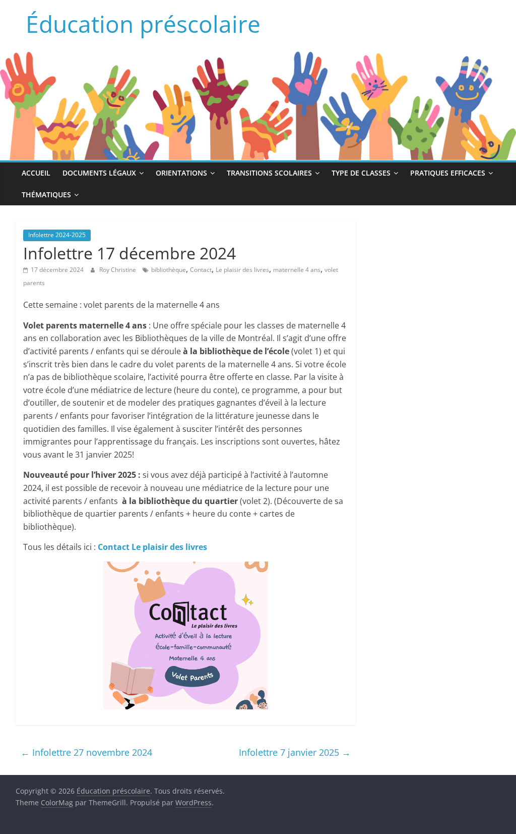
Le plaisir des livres (242, 269)
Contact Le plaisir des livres (152, 546)
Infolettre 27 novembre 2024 (86, 752)
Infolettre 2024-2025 (57, 235)
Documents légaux (99, 173)
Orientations (181, 173)
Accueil (36, 173)
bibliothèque (168, 269)
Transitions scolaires (269, 173)
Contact (201, 269)
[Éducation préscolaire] (258, 56)
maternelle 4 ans (296, 269)
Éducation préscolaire (143, 23)
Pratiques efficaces (447, 173)
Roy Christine (118, 269)
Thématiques (46, 194)
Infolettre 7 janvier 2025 (295, 752)
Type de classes (361, 173)
